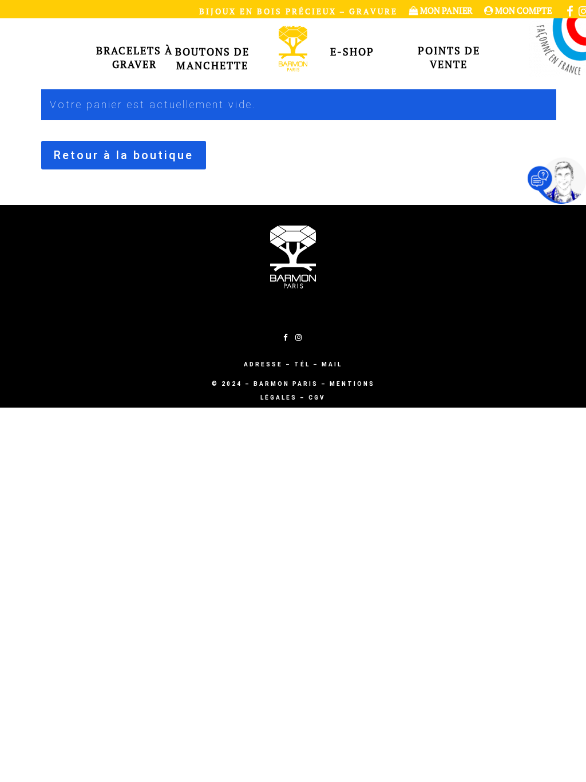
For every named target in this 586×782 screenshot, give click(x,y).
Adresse (263, 364)
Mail (332, 364)
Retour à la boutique (123, 155)
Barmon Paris (286, 384)
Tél (302, 364)
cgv (317, 397)
